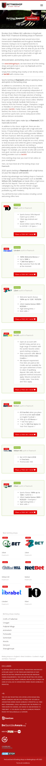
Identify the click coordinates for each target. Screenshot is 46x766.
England (16, 656)
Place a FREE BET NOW (24, 234)
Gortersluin (7, 638)
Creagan (6, 623)
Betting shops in (7, 656)
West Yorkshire (26, 656)
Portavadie (7, 634)
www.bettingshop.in (11, 63)
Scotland (35, 656)
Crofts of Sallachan (10, 619)
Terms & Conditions (23, 763)
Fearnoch (28, 208)
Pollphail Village (9, 626)
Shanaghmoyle (8, 648)
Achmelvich (7, 630)
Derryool (6, 645)
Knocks (5, 641)
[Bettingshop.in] (12, 5)
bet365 (6, 74)
